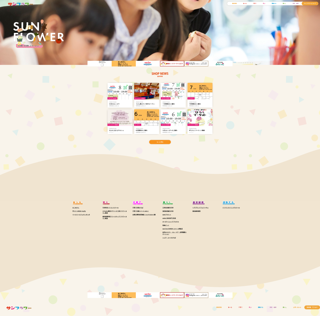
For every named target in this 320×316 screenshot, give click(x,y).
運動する (274, 3)
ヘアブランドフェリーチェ (200, 207)
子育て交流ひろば (137, 207)
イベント (111, 132)
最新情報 (234, 3)
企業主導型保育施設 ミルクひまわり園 (144, 214)
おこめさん (75, 207)
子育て (254, 3)
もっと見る (160, 142)
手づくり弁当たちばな (79, 211)
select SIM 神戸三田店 (169, 218)
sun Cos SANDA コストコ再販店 (172, 228)
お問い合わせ (297, 307)
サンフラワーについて (310, 3)
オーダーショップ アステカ (170, 221)
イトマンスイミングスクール (231, 207)
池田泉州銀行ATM (167, 211)
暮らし (284, 3)
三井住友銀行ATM (167, 207)
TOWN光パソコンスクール (110, 207)
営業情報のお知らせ (114, 105)
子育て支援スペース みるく (140, 211)
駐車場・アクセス (312, 307)
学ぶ (264, 3)
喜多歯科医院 (196, 211)
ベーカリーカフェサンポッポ (81, 214)
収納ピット (165, 225)
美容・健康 (295, 3)
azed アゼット (166, 214)
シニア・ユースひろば (169, 237)
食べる (245, 3)
